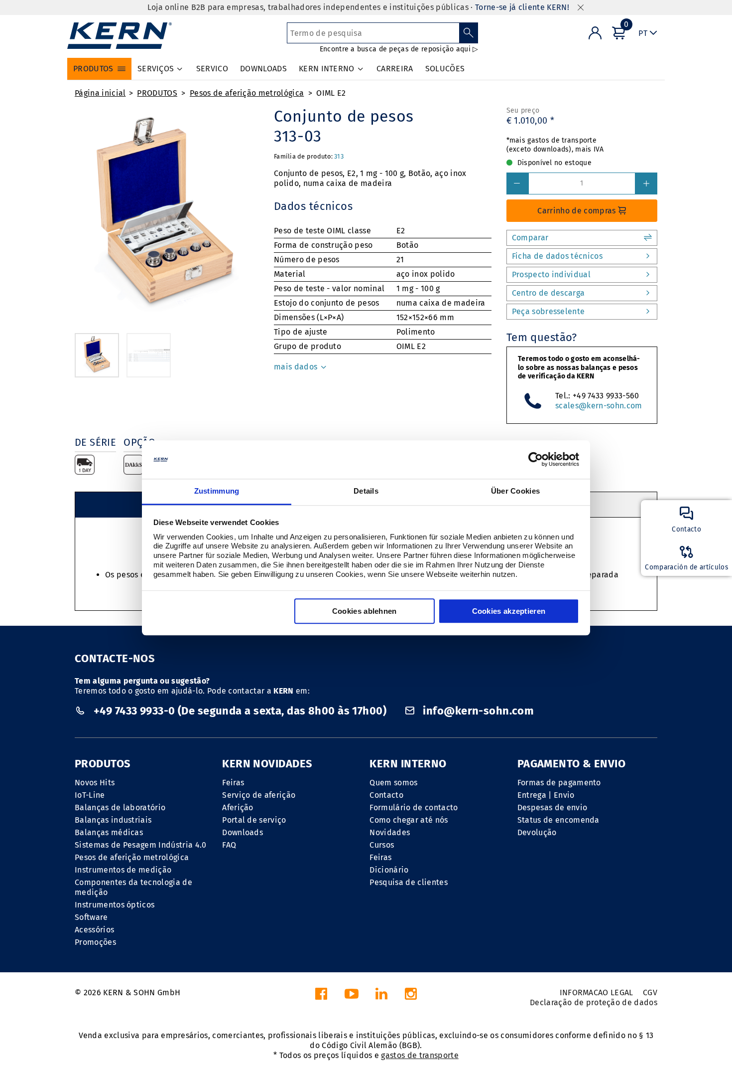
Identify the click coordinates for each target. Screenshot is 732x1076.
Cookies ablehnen (364, 611)
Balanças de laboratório (120, 807)
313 (339, 156)
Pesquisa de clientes (408, 882)
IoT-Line (90, 795)
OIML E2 (331, 93)
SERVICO (212, 68)
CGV (650, 992)
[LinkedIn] (381, 996)
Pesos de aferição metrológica (247, 93)
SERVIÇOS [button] (155, 68)
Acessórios (94, 929)
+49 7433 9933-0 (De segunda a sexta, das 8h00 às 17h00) (240, 710)
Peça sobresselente (548, 311)
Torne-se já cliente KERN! (522, 7)
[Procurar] (469, 32)
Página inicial (100, 93)
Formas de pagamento (559, 782)
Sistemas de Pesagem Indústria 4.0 (141, 845)
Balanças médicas (109, 832)
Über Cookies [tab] (515, 491)
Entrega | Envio (546, 795)
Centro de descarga (548, 293)
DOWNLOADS (263, 68)
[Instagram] (411, 996)
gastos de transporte (419, 1055)
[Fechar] (581, 7)
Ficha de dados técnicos (557, 256)
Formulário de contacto (413, 807)
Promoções (95, 942)
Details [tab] (366, 491)
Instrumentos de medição (123, 870)
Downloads (242, 832)
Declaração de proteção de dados (593, 1002)
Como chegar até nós (408, 820)
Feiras (233, 782)
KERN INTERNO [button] (327, 68)
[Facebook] (321, 996)
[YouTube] (352, 996)
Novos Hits (95, 782)
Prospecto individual (551, 274)
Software (91, 917)
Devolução (537, 832)
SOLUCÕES (445, 68)
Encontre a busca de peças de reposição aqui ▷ (399, 49)
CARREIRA (394, 68)
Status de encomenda (558, 820)
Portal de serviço (254, 820)
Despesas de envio (552, 807)
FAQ (229, 845)
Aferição (237, 807)
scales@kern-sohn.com (598, 405)
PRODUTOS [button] (93, 68)
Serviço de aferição (258, 795)
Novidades (389, 832)
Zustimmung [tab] (217, 491)
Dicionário (388, 870)
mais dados (297, 366)
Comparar (530, 237)
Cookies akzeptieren (509, 611)
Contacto (386, 795)
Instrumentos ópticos (114, 904)
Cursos (381, 845)
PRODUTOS (157, 93)
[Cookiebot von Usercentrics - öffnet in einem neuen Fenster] (535, 459)
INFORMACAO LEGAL (596, 992)
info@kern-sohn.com (477, 710)
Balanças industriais (113, 820)
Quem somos (393, 782)
